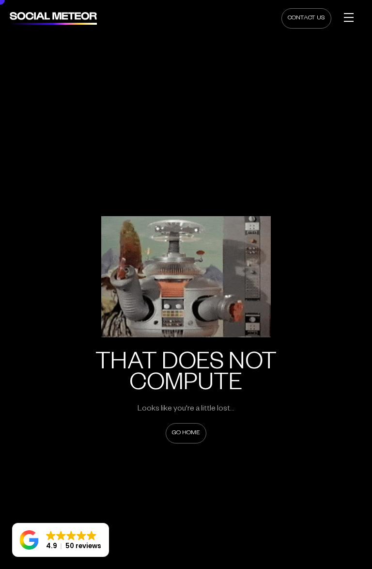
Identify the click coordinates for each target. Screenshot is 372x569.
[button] (60, 540)
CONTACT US (306, 18)
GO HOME (186, 433)
